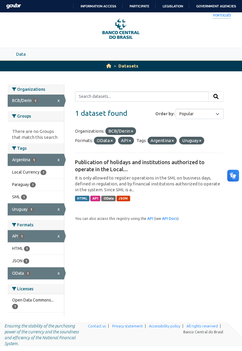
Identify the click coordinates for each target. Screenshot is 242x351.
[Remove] (132, 131)
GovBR (13, 6)
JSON (123, 198)
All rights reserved (202, 326)
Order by (164, 113)
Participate (139, 6)
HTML (82, 198)
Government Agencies (216, 6)
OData (109, 198)
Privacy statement (127, 326)
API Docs (169, 218)
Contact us (97, 326)
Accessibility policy (164, 326)
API (95, 198)
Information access (98, 6)
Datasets (128, 65)
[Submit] (216, 96)
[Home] (108, 65)
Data (21, 54)
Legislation (173, 6)
